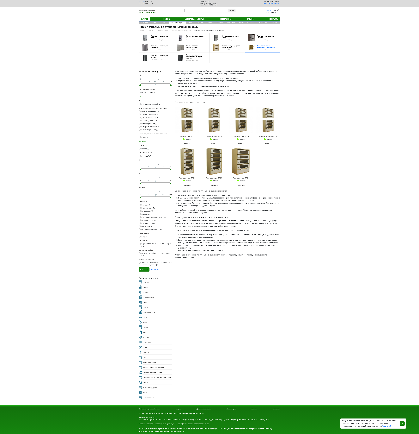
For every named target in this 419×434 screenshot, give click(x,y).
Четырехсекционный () (150, 127)
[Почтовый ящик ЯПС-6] (187, 161)
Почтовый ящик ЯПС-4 (241, 178)
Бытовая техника (148, 398)
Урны (241, 23)
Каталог (144, 19)
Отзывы (250, 19)
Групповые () (146, 214)
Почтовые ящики (177, 23)
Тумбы (145, 393)
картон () (145, 149)
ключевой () (146, 156)
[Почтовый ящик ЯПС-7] (187, 120)
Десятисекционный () (149, 117)
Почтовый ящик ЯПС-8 (214, 136)
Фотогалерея (225, 19)
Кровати (164, 23)
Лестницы (250, 23)
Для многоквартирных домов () (153, 217)
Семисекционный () (149, 124)
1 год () (144, 237)
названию (201, 102)
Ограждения (263, 23)
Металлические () (148, 220)
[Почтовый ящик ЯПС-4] (241, 161)
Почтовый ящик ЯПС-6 (187, 178)
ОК (402, 423)
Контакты (273, 19)
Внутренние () (147, 211)
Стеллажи (200, 23)
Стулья (145, 383)
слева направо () (148, 92)
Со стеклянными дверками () (152, 229)
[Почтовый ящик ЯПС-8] (214, 120)
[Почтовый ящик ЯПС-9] (241, 120)
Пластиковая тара (149, 312)
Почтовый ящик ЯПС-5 (214, 178)
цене (192, 102)
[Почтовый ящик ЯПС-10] (268, 120)
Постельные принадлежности (152, 373)
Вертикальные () (148, 208)
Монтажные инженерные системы (153, 367)
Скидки (166, 19)
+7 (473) (146, 2)
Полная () (145, 137)
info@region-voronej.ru (271, 3)
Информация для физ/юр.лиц (149, 409)
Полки (145, 347)
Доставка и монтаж (194, 19)
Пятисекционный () (149, 121)
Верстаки (144, 23)
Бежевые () (145, 205)
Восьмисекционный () (150, 111)
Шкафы (154, 23)
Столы (210, 23)
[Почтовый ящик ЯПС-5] (214, 161)
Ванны (145, 357)
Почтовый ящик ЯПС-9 (241, 136)
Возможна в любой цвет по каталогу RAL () (156, 254)
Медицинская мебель (149, 362)
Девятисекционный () (149, 114)
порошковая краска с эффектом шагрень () (156, 245)
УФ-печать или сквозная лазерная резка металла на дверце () (156, 263)
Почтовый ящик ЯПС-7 (187, 136)
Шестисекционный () (149, 130)
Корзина (268, 10)
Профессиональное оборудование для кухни (157, 378)
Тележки (220, 23)
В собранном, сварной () (150, 104)
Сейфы (190, 23)
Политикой (386, 426)
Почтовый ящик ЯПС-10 (268, 136)
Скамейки (231, 23)
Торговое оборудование (150, 388)
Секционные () (147, 226)
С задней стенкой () (149, 223)
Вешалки (275, 23)
